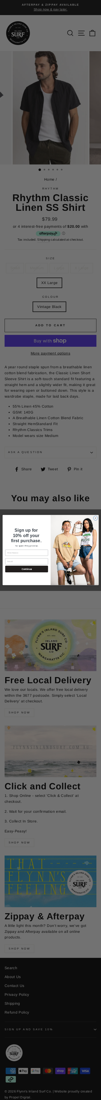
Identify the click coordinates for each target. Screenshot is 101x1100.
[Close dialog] (95, 518)
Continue (27, 568)
